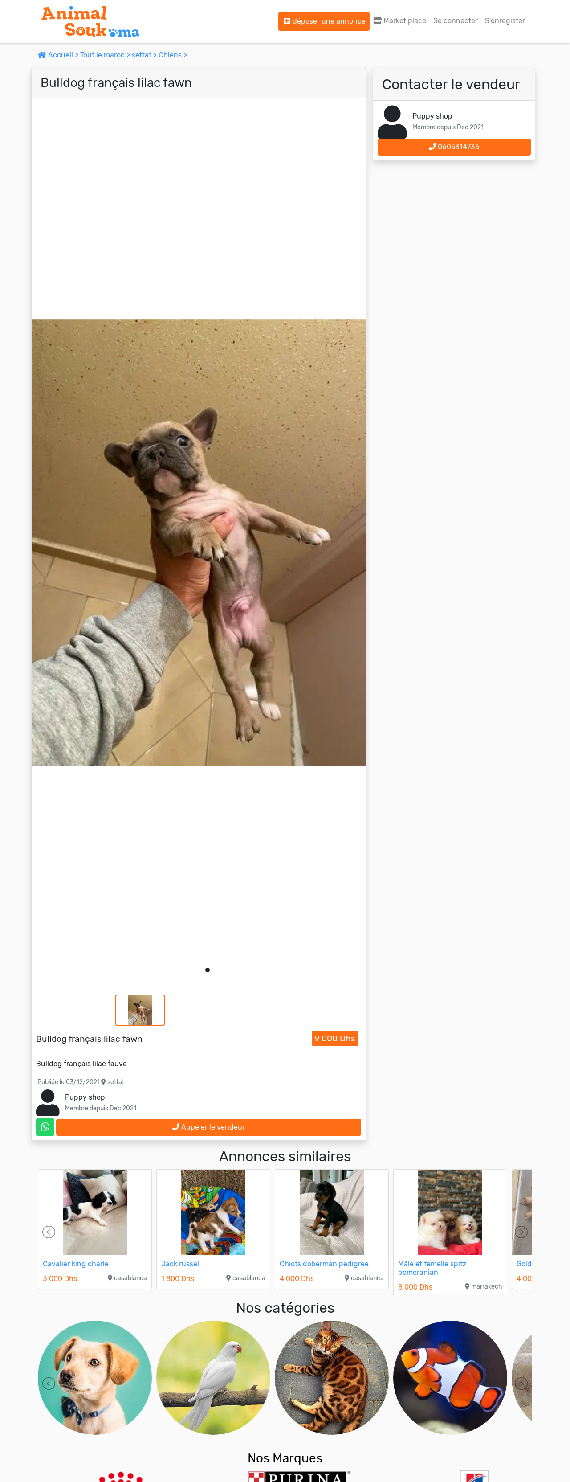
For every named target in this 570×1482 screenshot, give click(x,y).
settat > (145, 55)
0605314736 (458, 147)
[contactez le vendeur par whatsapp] (45, 1127)
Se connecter (455, 20)
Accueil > (63, 55)
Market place (404, 20)
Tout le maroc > (106, 55)
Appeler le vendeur (212, 1127)
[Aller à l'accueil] (90, 21)
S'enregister (505, 20)
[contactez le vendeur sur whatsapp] (45, 1127)
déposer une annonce (328, 21)
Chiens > (173, 55)
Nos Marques (285, 1458)
